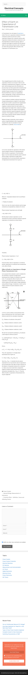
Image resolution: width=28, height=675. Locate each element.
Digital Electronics (7, 571)
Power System (7, 491)
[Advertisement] (14, 65)
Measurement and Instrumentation (12, 567)
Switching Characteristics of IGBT (11, 634)
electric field (16, 124)
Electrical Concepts (14, 8)
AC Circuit (5, 569)
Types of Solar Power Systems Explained (13, 630)
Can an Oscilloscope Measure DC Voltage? (14, 624)
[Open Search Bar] (26, 15)
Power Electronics (7, 575)
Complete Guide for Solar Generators (12, 632)
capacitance (20, 33)
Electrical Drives (7, 573)
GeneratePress (23, 673)
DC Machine (6, 565)
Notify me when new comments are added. (14, 542)
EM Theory (5, 577)
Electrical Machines (8, 563)
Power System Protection (9, 561)
